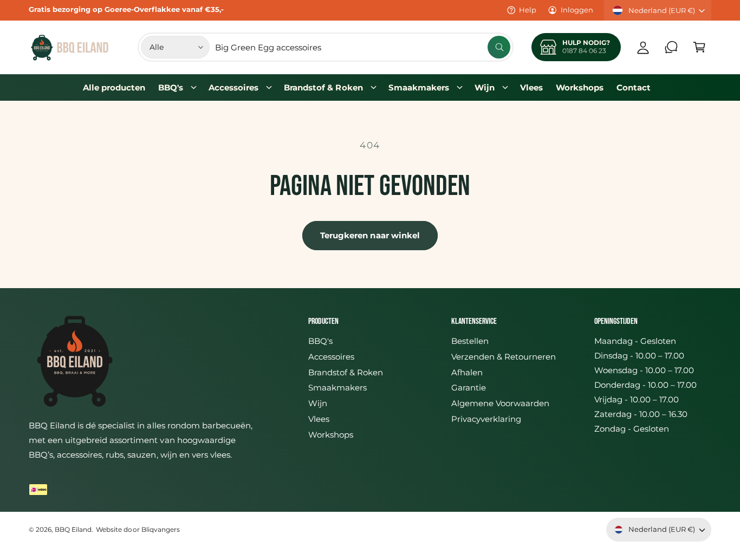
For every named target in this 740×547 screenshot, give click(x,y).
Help (527, 9)
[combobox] (362, 47)
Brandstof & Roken (323, 87)
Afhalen (467, 372)
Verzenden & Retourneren (503, 356)
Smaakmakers (418, 87)
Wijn (485, 87)
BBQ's (170, 87)
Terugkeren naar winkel (370, 235)
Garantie (468, 387)
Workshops (330, 434)
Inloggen (577, 9)
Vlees (318, 419)
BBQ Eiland (73, 529)
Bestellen (470, 341)
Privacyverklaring (486, 419)
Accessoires (233, 87)
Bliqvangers (160, 529)
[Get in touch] (671, 47)
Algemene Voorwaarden (500, 403)
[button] (699, 47)
